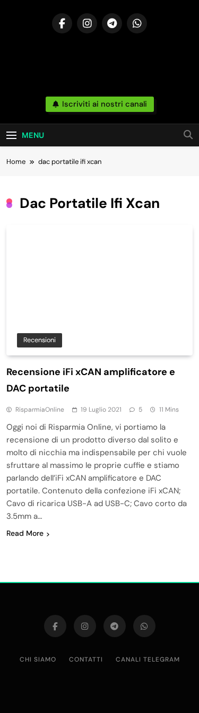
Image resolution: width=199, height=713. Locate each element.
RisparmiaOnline (39, 409)
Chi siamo (38, 659)
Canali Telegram (148, 659)
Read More (25, 533)
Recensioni (39, 339)
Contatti (86, 659)
